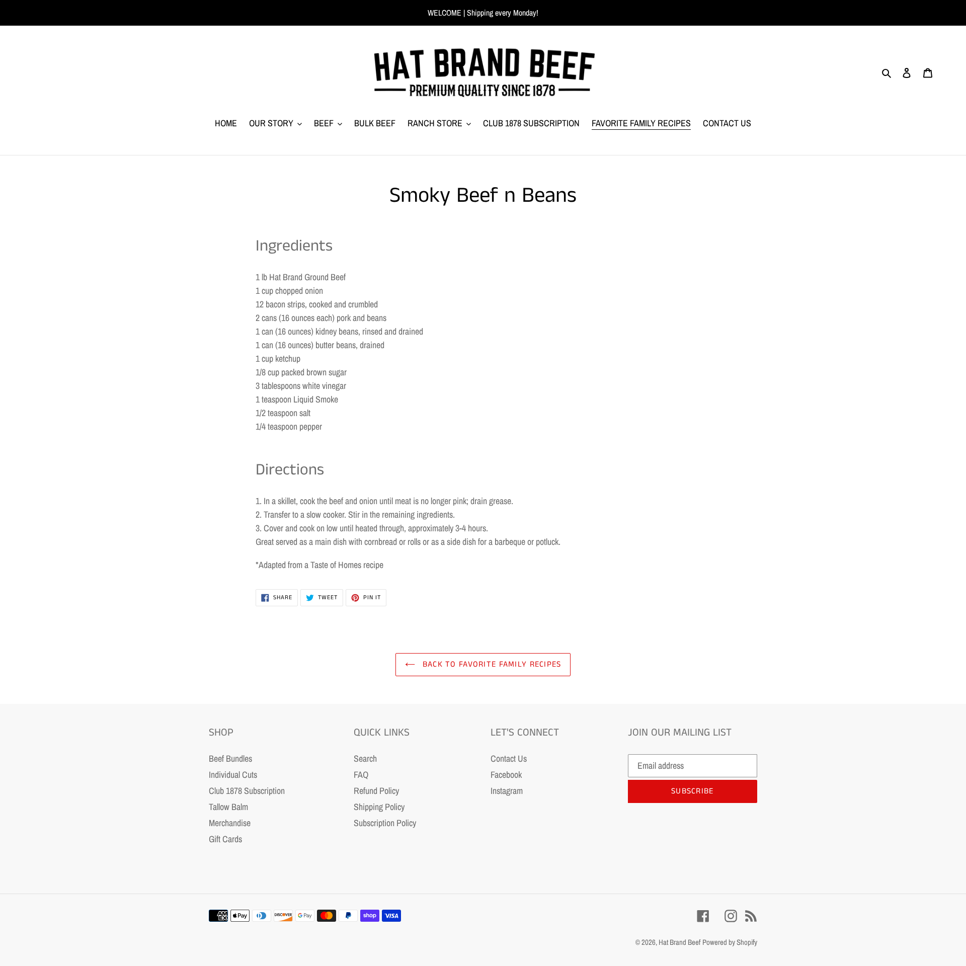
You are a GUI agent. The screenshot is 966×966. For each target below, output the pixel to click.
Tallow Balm (228, 806)
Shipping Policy (379, 806)
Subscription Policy (385, 823)
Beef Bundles (230, 758)
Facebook (506, 774)
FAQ (361, 774)
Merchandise (230, 823)
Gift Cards (225, 839)
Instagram (507, 790)
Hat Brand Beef (679, 942)
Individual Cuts (233, 774)
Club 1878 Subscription (247, 790)
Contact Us (509, 758)
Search (365, 758)
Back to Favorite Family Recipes (490, 664)
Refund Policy (376, 790)
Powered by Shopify (729, 942)
